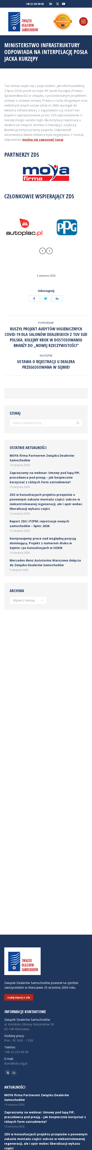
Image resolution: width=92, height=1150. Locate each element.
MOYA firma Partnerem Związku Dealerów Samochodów (42, 457)
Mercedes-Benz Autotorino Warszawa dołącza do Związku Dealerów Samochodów (45, 562)
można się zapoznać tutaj (42, 139)
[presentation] (42, 251)
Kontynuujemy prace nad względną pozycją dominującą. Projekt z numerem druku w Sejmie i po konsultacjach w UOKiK (43, 543)
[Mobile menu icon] (83, 21)
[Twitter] (45, 298)
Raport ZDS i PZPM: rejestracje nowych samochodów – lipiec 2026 (39, 523)
